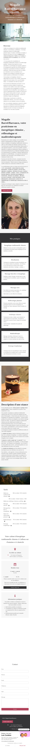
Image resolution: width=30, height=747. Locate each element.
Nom (2, 669)
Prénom (3, 674)
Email (2, 680)
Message (3, 697)
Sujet (2, 691)
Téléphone (3, 685)
